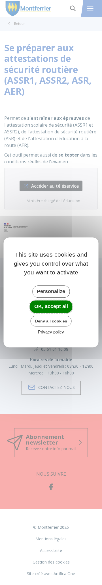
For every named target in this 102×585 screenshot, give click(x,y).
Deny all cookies (51, 321)
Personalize (51, 291)
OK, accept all (51, 306)
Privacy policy (51, 332)
